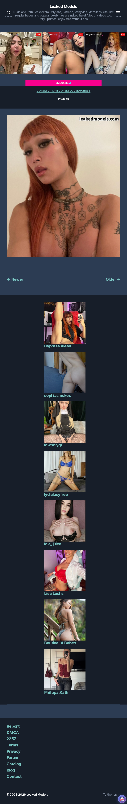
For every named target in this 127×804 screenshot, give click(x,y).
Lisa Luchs (54, 593)
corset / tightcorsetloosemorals (63, 90)
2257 (11, 738)
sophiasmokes (57, 395)
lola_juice (52, 544)
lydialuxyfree (56, 494)
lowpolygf (53, 445)
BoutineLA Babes (60, 643)
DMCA (13, 732)
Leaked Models (63, 7)
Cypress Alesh (57, 346)
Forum (12, 757)
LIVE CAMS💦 (63, 82)
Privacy (13, 751)
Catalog (14, 763)
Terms (12, 745)
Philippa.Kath (56, 692)
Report (13, 726)
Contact (14, 776)
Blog (11, 770)
